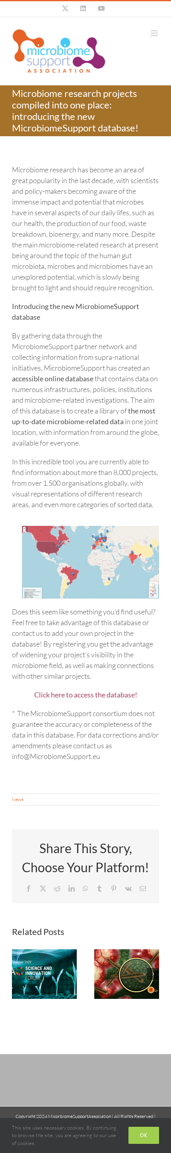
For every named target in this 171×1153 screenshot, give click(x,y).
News (17, 799)
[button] (18, 974)
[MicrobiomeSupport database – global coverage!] (90, 529)
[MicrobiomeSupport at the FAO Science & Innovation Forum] (44, 974)
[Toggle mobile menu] (155, 33)
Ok (144, 1135)
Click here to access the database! (85, 694)
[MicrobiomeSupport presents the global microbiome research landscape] (126, 974)
